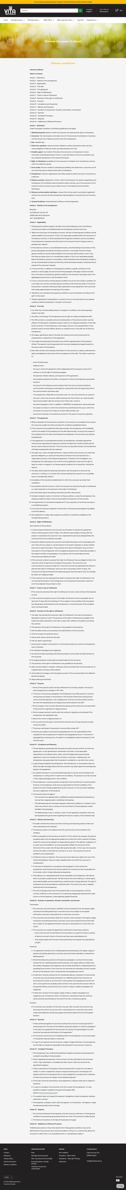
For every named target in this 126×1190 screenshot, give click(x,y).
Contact (6, 1152)
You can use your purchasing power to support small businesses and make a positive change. (63, 2)
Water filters (48, 20)
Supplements (91, 20)
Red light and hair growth (39, 1156)
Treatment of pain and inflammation (38, 1167)
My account (104, 11)
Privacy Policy (8, 1158)
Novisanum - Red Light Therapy (69, 1158)
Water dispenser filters (64, 20)
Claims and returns (10, 1161)
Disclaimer (7, 1156)
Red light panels (33, 20)
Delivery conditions (10, 1164)
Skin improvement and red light (41, 1158)
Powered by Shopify (9, 1184)
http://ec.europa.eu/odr (48, 1093)
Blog (32, 1152)
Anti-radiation (63, 1152)
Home (6, 20)
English (7, 1177)
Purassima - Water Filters (67, 1156)
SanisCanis (62, 1161)
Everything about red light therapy (40, 1163)
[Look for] (80, 11)
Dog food (80, 20)
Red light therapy (17, 20)
